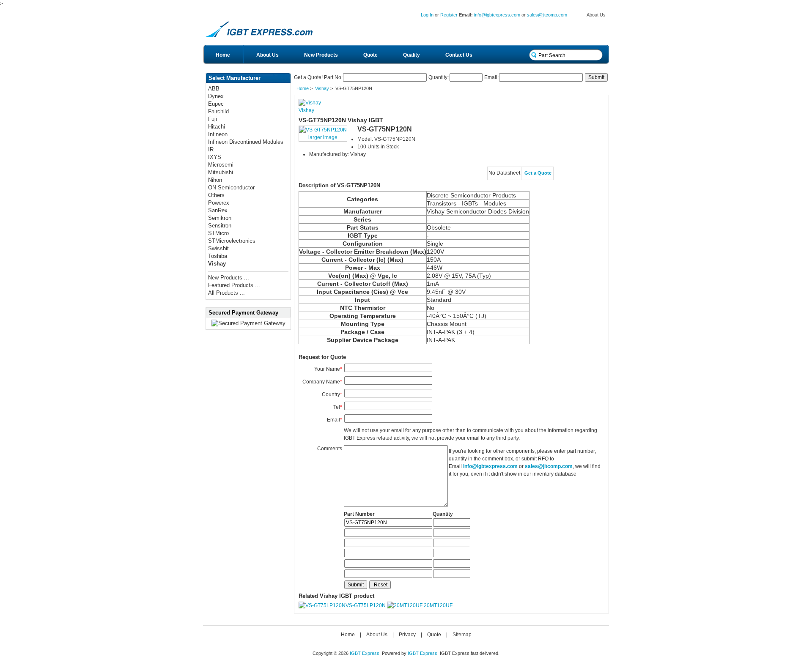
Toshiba (217, 256)
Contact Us (458, 55)
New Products (321, 55)
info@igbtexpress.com (497, 14)
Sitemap (462, 635)
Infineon (218, 134)
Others (216, 195)
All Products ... (226, 293)
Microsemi (220, 165)
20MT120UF (438, 605)
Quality (411, 55)
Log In (427, 14)
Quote (370, 55)
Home (223, 55)
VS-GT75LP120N (366, 605)
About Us (596, 14)
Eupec (216, 104)
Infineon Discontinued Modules (245, 142)
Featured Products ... (234, 285)
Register (449, 14)
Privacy (407, 635)
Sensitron (219, 225)
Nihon (215, 180)
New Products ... (228, 277)
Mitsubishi (220, 172)
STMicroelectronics (231, 241)
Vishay (322, 88)
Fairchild (218, 111)
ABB (213, 88)
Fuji (212, 119)
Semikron (219, 218)
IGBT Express (364, 653)
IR (211, 149)
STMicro (218, 233)
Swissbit (218, 248)
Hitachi (216, 126)
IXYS (214, 157)
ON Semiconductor (231, 187)
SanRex (218, 210)
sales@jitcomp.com (547, 14)
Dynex (216, 96)
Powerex (218, 203)
